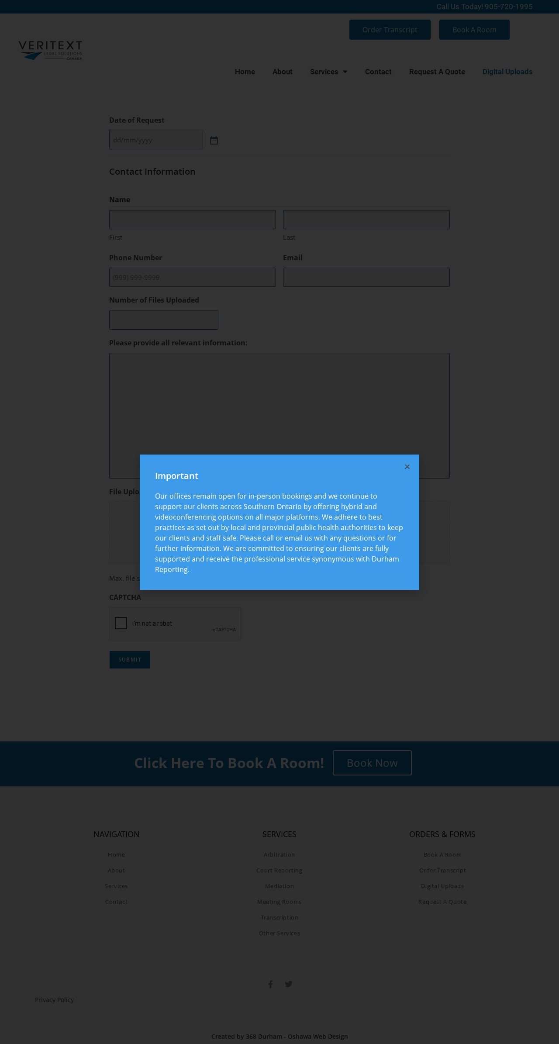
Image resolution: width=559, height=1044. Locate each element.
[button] (407, 466)
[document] (279, 522)
